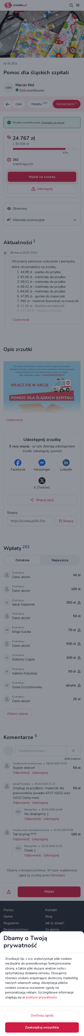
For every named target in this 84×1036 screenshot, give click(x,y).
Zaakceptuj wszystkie (42, 1027)
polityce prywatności (41, 997)
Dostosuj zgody (42, 1015)
